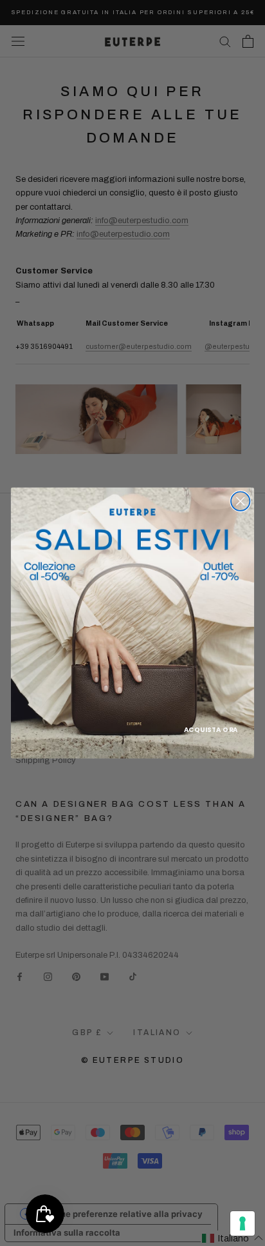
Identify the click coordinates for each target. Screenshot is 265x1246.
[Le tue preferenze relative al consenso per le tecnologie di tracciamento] (242, 1223)
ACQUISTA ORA (211, 729)
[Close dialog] (240, 501)
